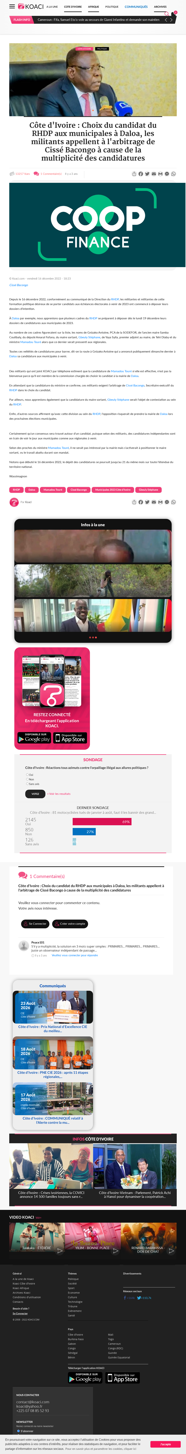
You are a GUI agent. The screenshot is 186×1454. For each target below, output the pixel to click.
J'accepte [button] (165, 1444)
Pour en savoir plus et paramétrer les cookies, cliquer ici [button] (100, 1448)
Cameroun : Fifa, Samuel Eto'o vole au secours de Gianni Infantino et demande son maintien (98, 20)
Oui (31, 774)
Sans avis (34, 783)
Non (31, 779)
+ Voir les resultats (58, 793)
